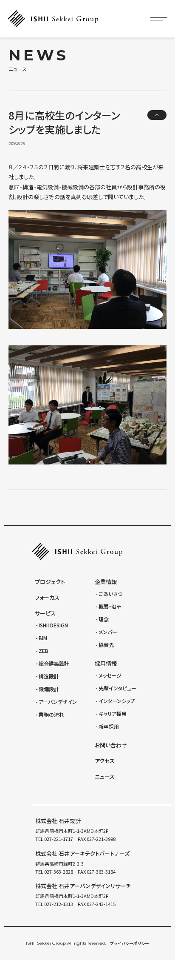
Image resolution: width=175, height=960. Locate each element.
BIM (43, 637)
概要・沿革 (110, 606)
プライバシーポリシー (129, 943)
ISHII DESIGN (53, 625)
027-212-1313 (58, 903)
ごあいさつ (110, 593)
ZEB (43, 650)
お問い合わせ (111, 745)
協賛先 (106, 644)
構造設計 (49, 676)
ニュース (105, 776)
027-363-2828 (58, 871)
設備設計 (49, 688)
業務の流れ (51, 714)
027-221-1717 (58, 838)
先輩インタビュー (117, 688)
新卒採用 (109, 726)
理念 (104, 619)
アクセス (105, 761)
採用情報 (106, 663)
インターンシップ (117, 700)
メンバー (108, 631)
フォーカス (47, 597)
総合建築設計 (54, 663)
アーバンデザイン (58, 701)
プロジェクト (50, 582)
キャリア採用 (113, 713)
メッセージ (110, 675)
